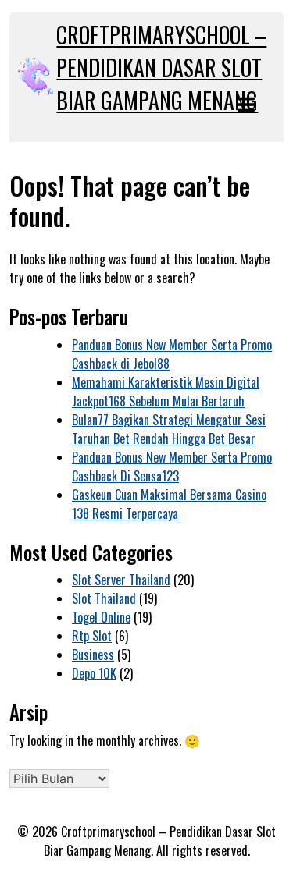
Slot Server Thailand (121, 579)
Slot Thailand (104, 598)
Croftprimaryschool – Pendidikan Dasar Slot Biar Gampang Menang (161, 67)
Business (93, 654)
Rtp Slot (92, 635)
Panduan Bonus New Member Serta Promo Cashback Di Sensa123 (172, 466)
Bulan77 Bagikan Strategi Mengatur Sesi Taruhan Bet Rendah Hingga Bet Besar (169, 429)
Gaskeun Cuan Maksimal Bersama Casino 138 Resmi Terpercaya (169, 504)
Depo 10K (94, 673)
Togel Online (101, 617)
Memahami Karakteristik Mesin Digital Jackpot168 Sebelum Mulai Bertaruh (165, 391)
